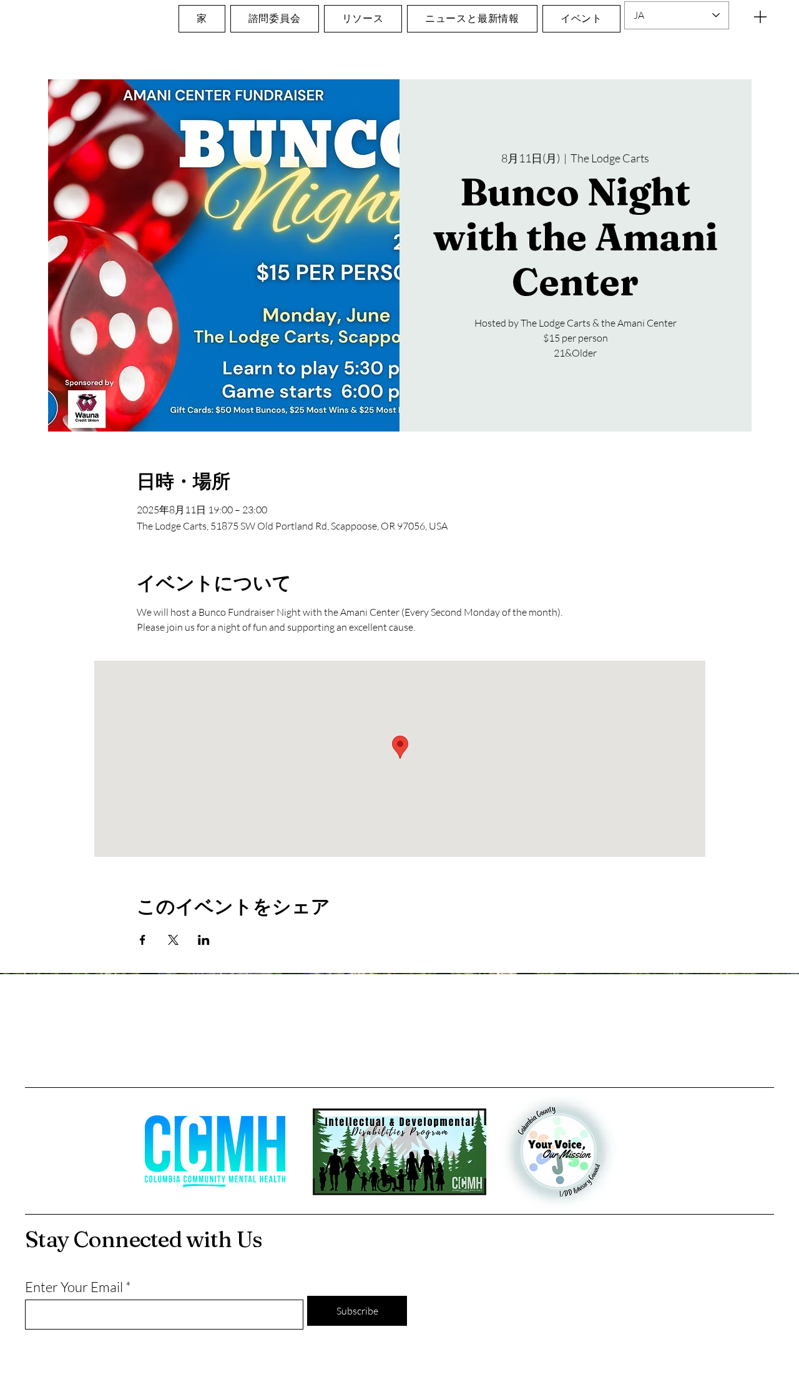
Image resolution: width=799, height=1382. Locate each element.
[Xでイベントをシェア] (173, 940)
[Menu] (760, 16)
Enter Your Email (74, 1287)
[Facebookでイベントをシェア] (143, 940)
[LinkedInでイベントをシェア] (204, 940)
